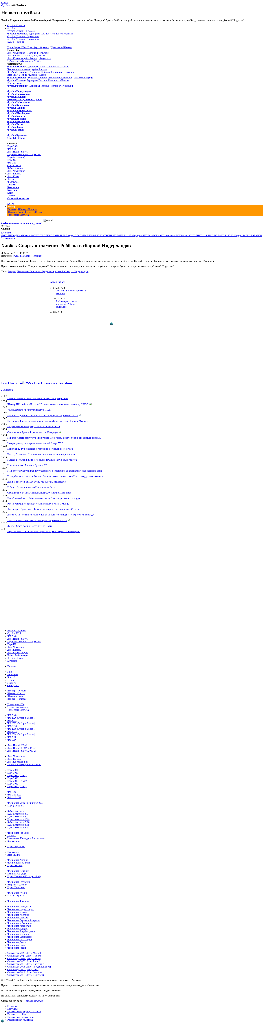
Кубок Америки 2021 (18, 811)
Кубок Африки (15, 168)
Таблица (11, 830)
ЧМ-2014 (12, 726)
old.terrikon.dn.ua (34, 995)
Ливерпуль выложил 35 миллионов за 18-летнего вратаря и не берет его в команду (50, 509)
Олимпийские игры (18, 198)
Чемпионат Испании (18, 865)
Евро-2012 (12, 778)
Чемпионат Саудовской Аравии (23, 915)
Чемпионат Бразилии (18, 928)
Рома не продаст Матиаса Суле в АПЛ (27, 460)
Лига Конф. (13, 176)
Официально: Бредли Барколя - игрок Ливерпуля (32, 427)
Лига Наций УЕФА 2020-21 (21, 742)
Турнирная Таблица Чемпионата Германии (51, 72)
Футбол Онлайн (15, 31)
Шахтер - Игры (15, 212)
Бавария (12, 271)
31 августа (7, 384)
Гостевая (11, 209)
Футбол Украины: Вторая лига (23, 39)
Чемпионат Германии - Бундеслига (35, 271)
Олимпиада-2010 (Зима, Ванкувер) (25, 969)
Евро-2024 (12, 146)
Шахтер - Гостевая (16, 693)
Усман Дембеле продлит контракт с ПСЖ (28, 404)
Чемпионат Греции (17, 942)
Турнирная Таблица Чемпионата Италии (48, 80)
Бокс (10, 193)
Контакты (12, 1003)
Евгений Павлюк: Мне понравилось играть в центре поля (37, 393)
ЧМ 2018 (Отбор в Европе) (21, 723)
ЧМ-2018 (12, 720)
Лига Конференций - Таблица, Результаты (29, 58)
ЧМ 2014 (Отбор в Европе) (21, 729)
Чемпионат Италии (17, 887)
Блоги (10, 204)
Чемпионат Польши (17, 912)
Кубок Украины (15, 42)
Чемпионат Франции (18, 895)
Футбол (5, 5)
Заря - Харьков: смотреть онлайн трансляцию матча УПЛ (37, 515)
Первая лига (13, 846)
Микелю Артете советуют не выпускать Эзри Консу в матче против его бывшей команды (54, 432)
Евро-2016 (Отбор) (17, 775)
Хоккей (11, 184)
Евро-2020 (12, 767)
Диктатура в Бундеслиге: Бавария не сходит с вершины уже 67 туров (43, 504)
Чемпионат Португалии (19, 901)
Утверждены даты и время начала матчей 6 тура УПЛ (35, 438)
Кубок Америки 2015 (18, 819)
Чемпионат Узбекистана (20, 917)
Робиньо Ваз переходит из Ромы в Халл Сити (31, 482)
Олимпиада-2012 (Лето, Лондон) (24, 967)
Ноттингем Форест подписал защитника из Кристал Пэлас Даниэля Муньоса (47, 415)
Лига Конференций (17, 647)
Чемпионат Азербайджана (21, 926)
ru (7, 2)
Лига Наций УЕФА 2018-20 (21, 745)
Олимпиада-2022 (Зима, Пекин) (23, 953)
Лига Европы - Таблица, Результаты (26, 55)
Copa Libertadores (16, 138)
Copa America (14, 165)
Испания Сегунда (16, 868)
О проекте (12, 1000)
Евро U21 (12, 160)
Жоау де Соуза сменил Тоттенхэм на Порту (29, 520)
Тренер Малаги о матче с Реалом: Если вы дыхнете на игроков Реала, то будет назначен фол (55, 471)
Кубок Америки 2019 (18, 814)
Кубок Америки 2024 (18, 808)
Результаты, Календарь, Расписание (25, 833)
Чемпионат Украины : (18, 827)
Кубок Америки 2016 (18, 816)
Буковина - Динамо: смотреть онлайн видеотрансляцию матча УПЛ (42, 410)
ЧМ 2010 (11, 731)
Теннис (11, 195)
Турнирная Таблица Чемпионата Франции (50, 85)
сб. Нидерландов (79, 271)
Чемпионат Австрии (18, 909)
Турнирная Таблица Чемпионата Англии (47, 66)
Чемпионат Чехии (16, 939)
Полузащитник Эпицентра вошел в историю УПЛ (33, 421)
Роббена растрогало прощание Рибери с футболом (66, 304)
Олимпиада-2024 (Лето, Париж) (24, 950)
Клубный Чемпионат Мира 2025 (24, 154)
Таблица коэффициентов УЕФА (24, 61)
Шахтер (11, 206)
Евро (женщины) (16, 157)
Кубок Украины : (16, 841)
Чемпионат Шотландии (19, 934)
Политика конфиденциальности (24, 1006)
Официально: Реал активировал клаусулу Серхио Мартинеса (39, 487)
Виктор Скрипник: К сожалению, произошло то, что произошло (41, 449)
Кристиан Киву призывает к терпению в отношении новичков (40, 443)
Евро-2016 (12, 773)
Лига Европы (14, 173)
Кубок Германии (37, 75)
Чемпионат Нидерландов (20, 904)
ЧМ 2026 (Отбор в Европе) (21, 712)
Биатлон (12, 190)
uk (2, 2)
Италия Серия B (15, 83)
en (5, 2)
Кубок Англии (39, 69)
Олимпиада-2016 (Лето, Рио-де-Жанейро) (29, 961)
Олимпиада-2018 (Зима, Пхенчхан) (25, 958)
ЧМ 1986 (11, 734)
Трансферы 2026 (15, 699)
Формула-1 (13, 182)
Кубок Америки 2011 (18, 822)
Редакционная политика (20, 1014)
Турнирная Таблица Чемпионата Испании (50, 77)
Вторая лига (13, 849)
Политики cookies (16, 1009)
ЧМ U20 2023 (14, 789)
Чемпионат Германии (18, 876)
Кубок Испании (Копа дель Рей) (24, 871)
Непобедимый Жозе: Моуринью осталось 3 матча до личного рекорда (43, 493)
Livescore (30, 31)
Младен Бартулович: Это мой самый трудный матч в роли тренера (42, 454)
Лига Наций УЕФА (17, 151)
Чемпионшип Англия (18, 69)
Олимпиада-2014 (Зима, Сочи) (23, 964)
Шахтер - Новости (27, 209)
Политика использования (20, 1011)
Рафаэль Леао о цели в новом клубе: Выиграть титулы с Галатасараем (43, 526)
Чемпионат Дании (16, 937)
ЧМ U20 (11, 162)
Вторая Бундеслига (17, 75)
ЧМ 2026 (11, 149)
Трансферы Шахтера (61, 47)
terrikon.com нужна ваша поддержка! (21, 223)
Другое (11, 179)
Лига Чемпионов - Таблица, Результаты (28, 53)
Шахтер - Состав (33, 212)
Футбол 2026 (14, 628)
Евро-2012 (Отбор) (17, 781)
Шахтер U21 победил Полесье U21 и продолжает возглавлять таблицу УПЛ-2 (47, 399)
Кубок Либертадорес (18, 650)
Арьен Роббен (62, 271)
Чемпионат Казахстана (19, 920)
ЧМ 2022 (11, 715)
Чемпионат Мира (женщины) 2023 (25, 797)
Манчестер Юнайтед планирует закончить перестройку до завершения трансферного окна (54, 465)
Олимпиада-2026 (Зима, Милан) (24, 947)
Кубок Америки (15, 805)
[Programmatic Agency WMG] (2, 1021)
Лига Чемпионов (16, 171)
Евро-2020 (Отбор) (17, 770)
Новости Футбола (16, 625)
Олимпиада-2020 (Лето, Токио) (23, 956)
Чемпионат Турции (17, 923)
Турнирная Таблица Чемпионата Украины (51, 33)
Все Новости (11, 378)
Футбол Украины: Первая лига (23, 36)
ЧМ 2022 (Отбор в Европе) (21, 718)
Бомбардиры (13, 835)
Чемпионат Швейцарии (19, 931)
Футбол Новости (16, 25)
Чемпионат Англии (17, 854)
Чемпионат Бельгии (17, 906)
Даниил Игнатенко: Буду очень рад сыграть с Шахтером (36, 476)
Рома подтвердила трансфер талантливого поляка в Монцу (38, 498)
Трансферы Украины (38, 47)
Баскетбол (13, 187)
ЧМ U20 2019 (14, 792)
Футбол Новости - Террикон (27, 256)
